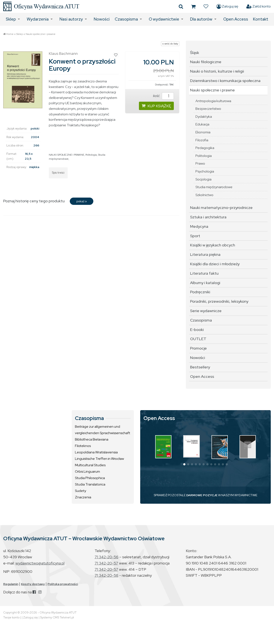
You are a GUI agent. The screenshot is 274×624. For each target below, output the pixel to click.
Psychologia (204, 171)
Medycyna (199, 226)
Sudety (80, 490)
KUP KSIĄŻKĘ (159, 105)
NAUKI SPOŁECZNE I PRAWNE (66, 154)
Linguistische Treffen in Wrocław (99, 458)
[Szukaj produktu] (181, 6)
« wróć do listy (170, 43)
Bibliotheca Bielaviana (91, 439)
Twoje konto (11, 617)
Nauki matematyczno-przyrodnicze (221, 207)
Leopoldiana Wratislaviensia (96, 452)
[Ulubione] (206, 6)
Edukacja (202, 124)
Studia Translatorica (90, 484)
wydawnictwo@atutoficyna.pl (39, 563)
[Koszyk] (193, 6)
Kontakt (260, 19)
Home (9, 34)
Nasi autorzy (71, 19)
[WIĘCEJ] (163, 446)
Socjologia (203, 179)
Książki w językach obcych (212, 245)
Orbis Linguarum (87, 471)
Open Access (235, 19)
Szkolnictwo (204, 195)
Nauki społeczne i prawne (40, 34)
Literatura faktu (204, 273)
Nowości (102, 19)
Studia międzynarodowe (213, 187)
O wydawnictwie (164, 19)
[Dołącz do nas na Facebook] (34, 592)
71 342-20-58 (106, 575)
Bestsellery (200, 367)
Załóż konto (261, 6)
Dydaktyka (203, 116)
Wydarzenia (38, 19)
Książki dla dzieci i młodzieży (215, 263)
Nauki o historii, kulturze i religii (217, 71)
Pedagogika (204, 148)
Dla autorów (201, 19)
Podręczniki (200, 291)
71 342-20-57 (106, 563)
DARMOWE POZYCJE (201, 495)
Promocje (198, 348)
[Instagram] (40, 592)
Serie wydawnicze (206, 310)
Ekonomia (202, 132)
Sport (195, 235)
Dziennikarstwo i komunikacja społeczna (225, 80)
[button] (184, 464)
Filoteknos (83, 446)
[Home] (41, 6)
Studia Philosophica (90, 478)
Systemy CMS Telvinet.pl (57, 617)
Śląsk (194, 52)
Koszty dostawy (33, 584)
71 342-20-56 (106, 556)
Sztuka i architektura (208, 216)
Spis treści (58, 172)
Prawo (200, 163)
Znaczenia (83, 497)
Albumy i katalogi (205, 282)
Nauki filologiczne (205, 61)
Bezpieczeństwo (208, 108)
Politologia (91, 154)
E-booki (197, 329)
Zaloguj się (229, 6)
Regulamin (10, 584)
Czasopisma (126, 19)
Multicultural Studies (90, 465)
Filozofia (201, 140)
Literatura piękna (205, 254)
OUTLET (198, 338)
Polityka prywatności (63, 584)
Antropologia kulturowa (213, 101)
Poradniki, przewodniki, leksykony (219, 301)
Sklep (11, 19)
